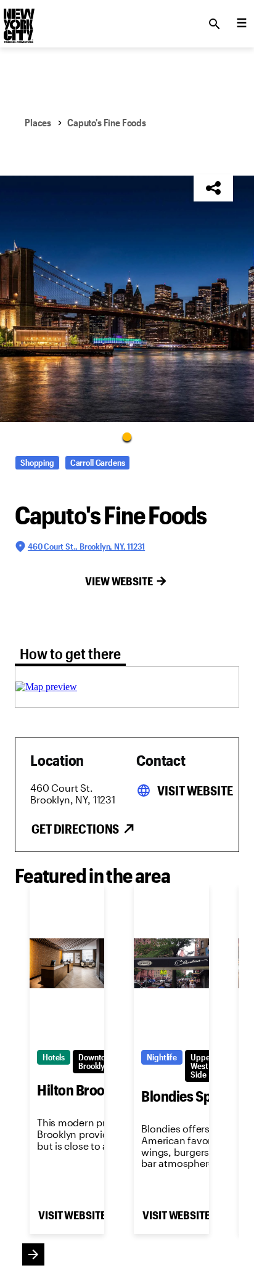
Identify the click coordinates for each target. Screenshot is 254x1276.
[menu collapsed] (241, 24)
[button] (127, 299)
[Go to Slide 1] (127, 436)
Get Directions (75, 828)
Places (38, 122)
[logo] (18, 20)
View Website (119, 581)
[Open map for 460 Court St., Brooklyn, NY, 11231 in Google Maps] (46, 686)
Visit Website (194, 790)
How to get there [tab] (70, 653)
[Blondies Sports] (171, 963)
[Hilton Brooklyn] (67, 963)
